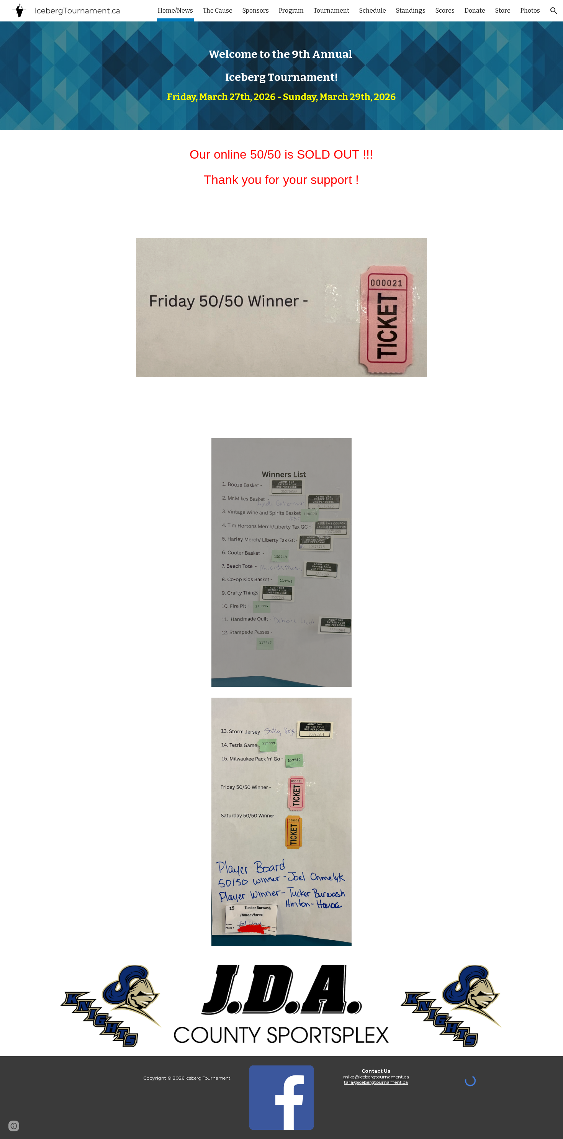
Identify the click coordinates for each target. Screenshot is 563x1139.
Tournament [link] (331, 10)
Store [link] (503, 10)
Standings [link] (411, 10)
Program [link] (291, 10)
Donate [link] (475, 10)
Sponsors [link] (255, 10)
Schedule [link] (372, 10)
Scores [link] (445, 10)
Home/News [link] (175, 10)
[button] (554, 11)
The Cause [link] (217, 10)
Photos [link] (530, 10)
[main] (281, 75)
